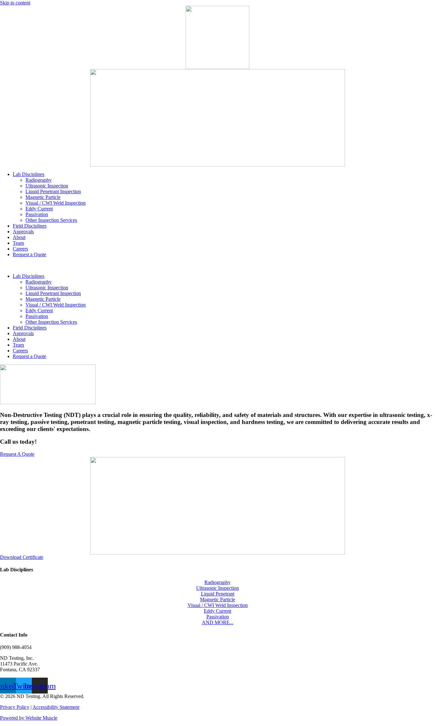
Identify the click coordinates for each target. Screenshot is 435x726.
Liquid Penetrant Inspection (53, 191)
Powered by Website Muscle (28, 718)
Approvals (23, 231)
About (19, 237)
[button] (217, 265)
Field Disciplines (29, 226)
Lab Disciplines (28, 174)
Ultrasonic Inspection (46, 185)
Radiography (38, 180)
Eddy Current (39, 208)
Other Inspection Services (51, 220)
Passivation (36, 214)
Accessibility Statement (55, 707)
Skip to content (15, 2)
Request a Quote (29, 254)
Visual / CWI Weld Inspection (55, 203)
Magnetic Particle (43, 197)
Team (18, 243)
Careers (20, 248)
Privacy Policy (14, 707)
